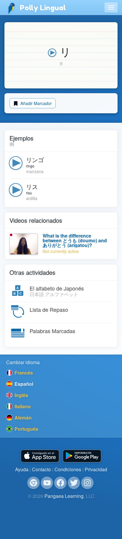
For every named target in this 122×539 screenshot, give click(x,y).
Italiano (22, 406)
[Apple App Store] (40, 456)
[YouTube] (47, 483)
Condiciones (67, 469)
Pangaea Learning (64, 496)
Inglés (20, 395)
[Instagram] (87, 483)
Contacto (41, 469)
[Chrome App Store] (33, 483)
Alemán (22, 417)
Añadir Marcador (35, 103)
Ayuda (21, 469)
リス (32, 186)
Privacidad (96, 469)
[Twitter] (74, 483)
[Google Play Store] (82, 456)
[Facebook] (60, 483)
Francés (23, 372)
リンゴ (35, 159)
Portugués (25, 428)
